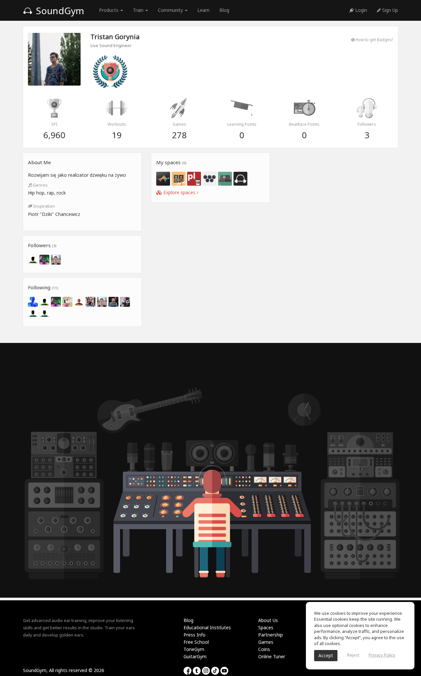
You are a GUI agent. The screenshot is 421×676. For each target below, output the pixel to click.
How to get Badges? (374, 39)
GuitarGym (195, 656)
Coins (264, 649)
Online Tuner (271, 656)
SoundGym (59, 10)
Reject (353, 655)
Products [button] (109, 10)
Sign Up (389, 10)
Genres (40, 185)
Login (360, 10)
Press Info (195, 635)
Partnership (270, 635)
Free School (196, 642)
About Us (268, 620)
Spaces (265, 627)
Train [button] (139, 10)
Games (265, 642)
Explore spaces (179, 192)
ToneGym (194, 649)
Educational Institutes (207, 627)
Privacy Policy (382, 655)
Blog (224, 10)
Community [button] (171, 10)
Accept (325, 655)
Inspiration (43, 206)
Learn (203, 10)
